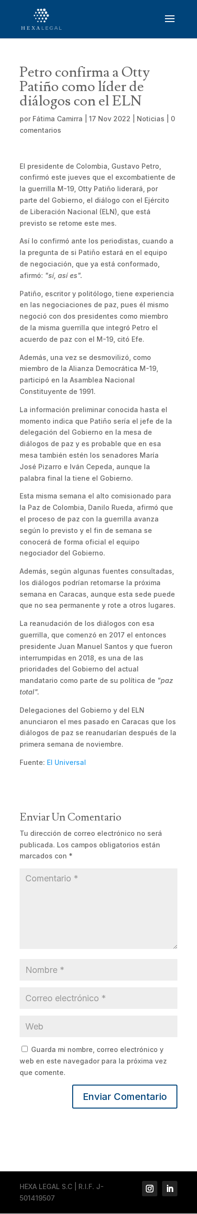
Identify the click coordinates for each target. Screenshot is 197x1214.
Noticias (150, 119)
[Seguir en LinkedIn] (169, 1188)
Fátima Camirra (58, 119)
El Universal (66, 762)
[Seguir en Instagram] (149, 1188)
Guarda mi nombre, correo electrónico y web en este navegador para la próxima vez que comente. (93, 1060)
